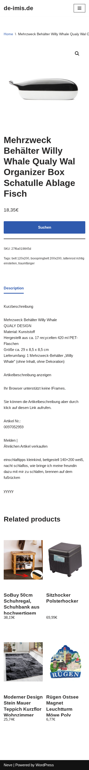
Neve (8, 765)
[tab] (14, 288)
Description (14, 288)
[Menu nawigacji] (79, 8)
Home (8, 34)
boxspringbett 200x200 (46, 258)
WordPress (45, 765)
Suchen (44, 227)
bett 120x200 (20, 258)
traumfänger (26, 263)
